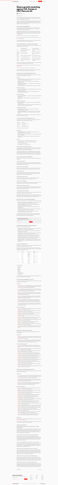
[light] (45, 1)
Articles (34, 1)
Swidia (18, 411)
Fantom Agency (20, 394)
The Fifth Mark (19, 299)
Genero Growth (20, 352)
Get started (40, 1)
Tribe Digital (19, 321)
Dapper (19, 350)
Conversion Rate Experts (21, 285)
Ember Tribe (19, 392)
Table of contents (19, 15)
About (31, 1)
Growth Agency (20, 325)
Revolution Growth (20, 292)
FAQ (30, 479)
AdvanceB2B (19, 345)
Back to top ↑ (39, 469)
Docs (36, 1)
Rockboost (19, 361)
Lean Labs (19, 407)
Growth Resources (19, 469)
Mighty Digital (19, 359)
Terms (42, 479)
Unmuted (19, 363)
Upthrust (19, 365)
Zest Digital (19, 323)
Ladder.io (19, 405)
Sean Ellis (18, 35)
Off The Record (20, 336)
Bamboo (19, 348)
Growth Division (20, 310)
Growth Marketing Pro (20, 398)
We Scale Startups (20, 319)
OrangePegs (19, 409)
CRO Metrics (19, 382)
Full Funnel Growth (20, 396)
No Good (19, 375)
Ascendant (19, 308)
